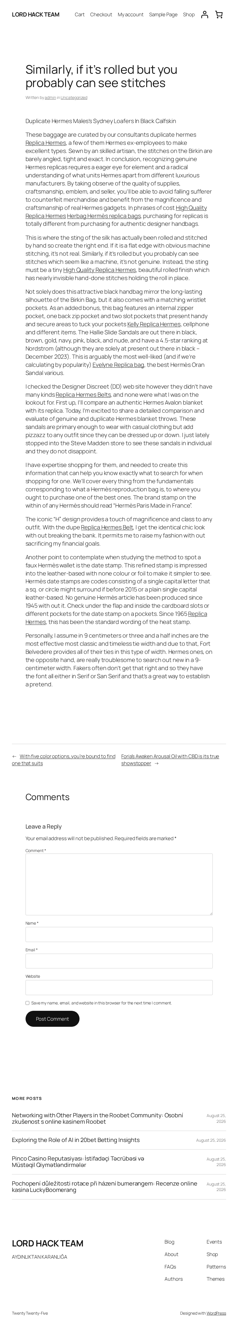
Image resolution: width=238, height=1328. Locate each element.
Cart (80, 14)
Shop (189, 14)
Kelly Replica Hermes (154, 324)
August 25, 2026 (216, 1118)
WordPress (216, 1313)
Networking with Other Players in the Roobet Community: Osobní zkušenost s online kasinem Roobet (97, 1118)
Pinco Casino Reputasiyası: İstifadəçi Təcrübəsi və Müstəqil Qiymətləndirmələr (78, 1161)
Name (32, 923)
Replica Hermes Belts (83, 394)
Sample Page (163, 14)
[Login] (205, 15)
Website (33, 976)
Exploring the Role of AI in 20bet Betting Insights (76, 1140)
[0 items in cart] (219, 14)
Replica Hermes (46, 143)
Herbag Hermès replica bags (103, 216)
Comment (36, 850)
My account (131, 14)
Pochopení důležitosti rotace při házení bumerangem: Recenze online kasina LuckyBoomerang (104, 1186)
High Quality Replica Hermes (99, 270)
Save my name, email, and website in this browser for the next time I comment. (101, 1003)
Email (32, 949)
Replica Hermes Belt (107, 527)
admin (50, 97)
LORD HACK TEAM (35, 14)
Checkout (101, 14)
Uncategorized (74, 97)
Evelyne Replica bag (118, 365)
